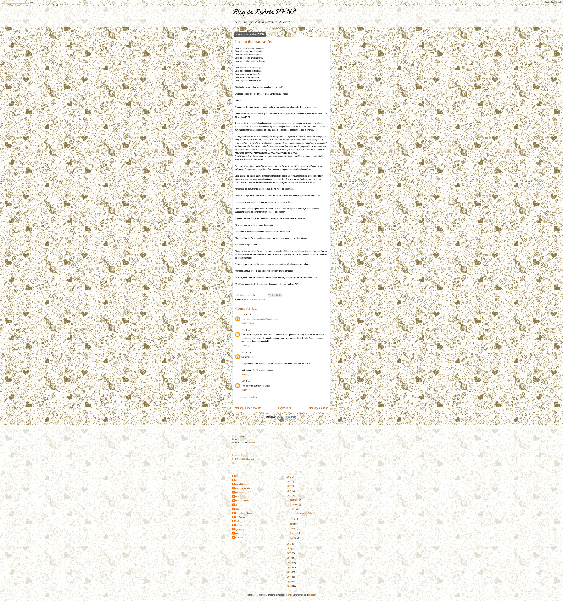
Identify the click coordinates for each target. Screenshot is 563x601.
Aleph (237, 480)
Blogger (312, 595)
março (293, 528)
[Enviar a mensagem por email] (269, 295)
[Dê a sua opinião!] (271, 295)
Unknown (239, 525)
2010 (289, 553)
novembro (294, 504)
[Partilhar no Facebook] (277, 295)
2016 (289, 481)
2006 (289, 572)
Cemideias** (240, 492)
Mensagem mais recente (248, 408)
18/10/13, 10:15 (247, 374)
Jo (236, 504)
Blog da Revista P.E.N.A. (265, 13)
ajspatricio (239, 529)
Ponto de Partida (239, 455)
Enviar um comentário (248, 397)
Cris (243, 314)
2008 (289, 562)
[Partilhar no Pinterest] (280, 295)
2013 (289, 495)
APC (243, 352)
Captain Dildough (242, 484)
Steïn (237, 521)
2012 (289, 544)
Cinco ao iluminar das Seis (301, 513)
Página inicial (285, 408)
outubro (293, 509)
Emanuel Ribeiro (242, 500)
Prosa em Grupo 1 (257, 299)
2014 (289, 491)
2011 (289, 548)
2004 (289, 581)
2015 (289, 486)
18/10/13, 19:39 (247, 390)
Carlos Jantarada (242, 488)
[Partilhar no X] (274, 295)
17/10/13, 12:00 (247, 323)
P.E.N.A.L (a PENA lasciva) (243, 459)
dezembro (294, 500)
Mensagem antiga (318, 408)
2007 (289, 567)
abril (292, 524)
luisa (237, 533)
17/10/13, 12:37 (247, 345)
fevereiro (294, 533)
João (237, 509)
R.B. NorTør (240, 517)
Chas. (246, 299)
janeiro (293, 538)
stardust (239, 537)
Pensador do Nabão (243, 513)
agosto (293, 519)
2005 (289, 577)
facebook (251, 442)
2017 (289, 477)
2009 (289, 558)
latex (290, 595)
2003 (289, 586)
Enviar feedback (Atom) (287, 417)
